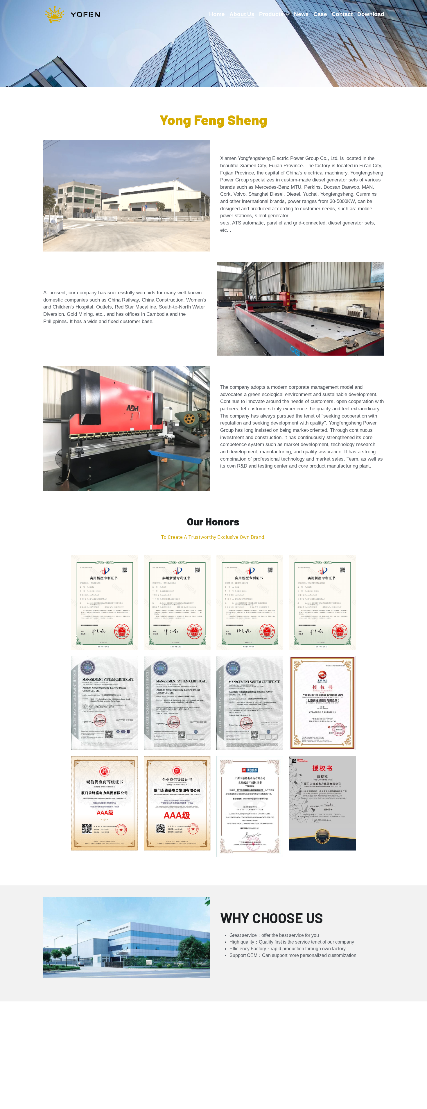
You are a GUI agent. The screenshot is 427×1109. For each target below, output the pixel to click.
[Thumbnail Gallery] (104, 602)
